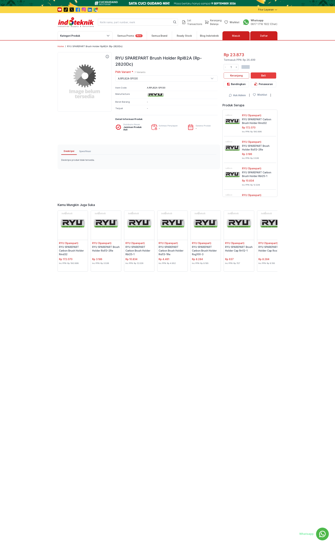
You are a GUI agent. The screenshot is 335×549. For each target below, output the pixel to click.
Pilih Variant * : (130, 72)
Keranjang (236, 75)
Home (61, 46)
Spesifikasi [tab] (85, 151)
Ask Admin (239, 95)
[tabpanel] (138, 160)
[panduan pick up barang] (167, 3)
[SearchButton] (175, 22)
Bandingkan (238, 83)
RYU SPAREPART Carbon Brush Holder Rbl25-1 (256, 174)
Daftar (264, 35)
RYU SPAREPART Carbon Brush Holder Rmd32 (256, 121)
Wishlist (234, 22)
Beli (263, 75)
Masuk (236, 35)
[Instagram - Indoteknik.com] (84, 10)
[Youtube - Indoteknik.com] (60, 10)
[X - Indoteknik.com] (72, 10)
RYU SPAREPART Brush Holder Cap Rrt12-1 (238, 248)
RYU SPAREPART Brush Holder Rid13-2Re (255, 147)
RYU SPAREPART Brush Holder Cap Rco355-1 (272, 248)
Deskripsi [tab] (69, 151)
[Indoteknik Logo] (76, 22)
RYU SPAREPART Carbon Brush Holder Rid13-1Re (171, 250)
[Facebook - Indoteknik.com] (78, 10)
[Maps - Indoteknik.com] (96, 10)
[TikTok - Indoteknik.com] (66, 10)
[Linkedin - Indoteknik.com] (90, 10)
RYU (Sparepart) (251, 115)
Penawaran (266, 83)
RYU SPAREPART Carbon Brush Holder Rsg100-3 (204, 250)
